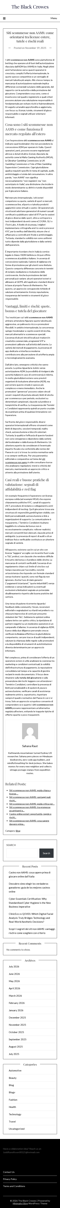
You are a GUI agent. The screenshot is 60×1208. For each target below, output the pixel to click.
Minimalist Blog (20, 1203)
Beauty (12, 1077)
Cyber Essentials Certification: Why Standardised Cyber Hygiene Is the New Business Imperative (30, 902)
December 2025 (17, 1017)
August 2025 (16, 1046)
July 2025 (14, 1053)
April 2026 (14, 988)
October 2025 (16, 1032)
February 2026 (17, 1002)
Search (11, 845)
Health (12, 1106)
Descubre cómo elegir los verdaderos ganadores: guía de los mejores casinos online (29, 887)
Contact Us (9, 1172)
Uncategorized (16, 1128)
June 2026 (14, 973)
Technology (15, 1114)
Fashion (13, 1099)
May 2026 (14, 981)
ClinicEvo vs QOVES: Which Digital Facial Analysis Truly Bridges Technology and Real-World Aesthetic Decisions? (31, 917)
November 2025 (17, 1024)
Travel (12, 1121)
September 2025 (17, 1039)
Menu (54, 18)
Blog (18, 830)
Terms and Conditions (14, 1186)
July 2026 (14, 966)
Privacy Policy (10, 1179)
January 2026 (16, 1010)
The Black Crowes (30, 7)
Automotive (15, 1070)
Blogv (12, 1092)
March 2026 (15, 995)
